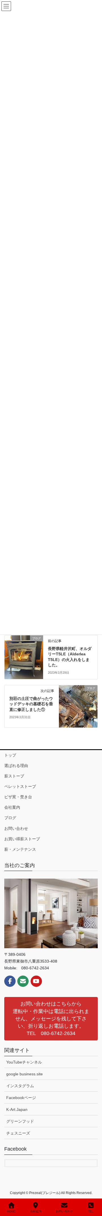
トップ (10, 755)
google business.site (24, 1074)
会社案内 (12, 807)
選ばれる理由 (16, 765)
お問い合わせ (16, 828)
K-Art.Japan (16, 1109)
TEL (91, 1211)
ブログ (10, 817)
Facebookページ (21, 1097)
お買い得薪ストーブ (22, 839)
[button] (51, 1018)
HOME (11, 1211)
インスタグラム (20, 1086)
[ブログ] (24, 656)
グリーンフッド (20, 1121)
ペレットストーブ (20, 786)
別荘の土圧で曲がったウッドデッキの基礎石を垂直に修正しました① (31, 704)
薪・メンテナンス (20, 849)
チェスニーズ (18, 1133)
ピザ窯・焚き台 (18, 797)
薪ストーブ (14, 776)
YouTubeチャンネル (24, 1062)
